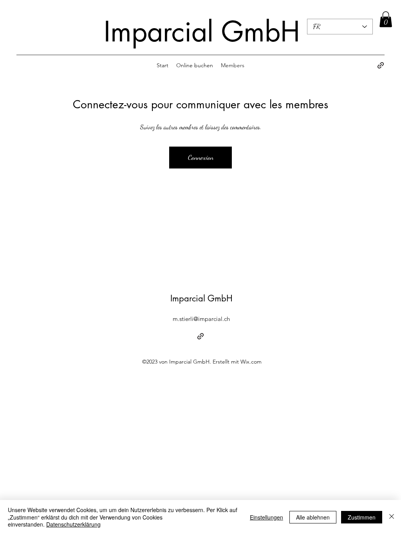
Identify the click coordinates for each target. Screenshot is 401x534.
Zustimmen (362, 517)
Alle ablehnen (313, 517)
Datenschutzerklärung (73, 524)
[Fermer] (391, 517)
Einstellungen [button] (266, 517)
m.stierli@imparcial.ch (201, 319)
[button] (385, 19)
